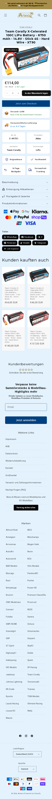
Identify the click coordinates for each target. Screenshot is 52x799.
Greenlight (11, 631)
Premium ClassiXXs (36, 595)
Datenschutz (12, 453)
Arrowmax (11, 544)
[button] (5, 15)
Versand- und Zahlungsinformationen (23, 482)
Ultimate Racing (35, 703)
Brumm (9, 595)
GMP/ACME (11, 624)
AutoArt (10, 551)
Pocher (30, 580)
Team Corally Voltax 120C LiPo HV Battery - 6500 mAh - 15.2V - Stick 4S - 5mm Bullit (38, 335)
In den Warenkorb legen (36, 93)
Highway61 (11, 653)
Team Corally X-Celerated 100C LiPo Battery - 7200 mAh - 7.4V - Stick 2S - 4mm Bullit (13, 293)
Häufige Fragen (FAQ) (16, 490)
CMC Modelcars (13, 602)
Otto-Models (33, 566)
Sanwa (30, 617)
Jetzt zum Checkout (26, 103)
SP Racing (32, 667)
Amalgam (10, 537)
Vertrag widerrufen (26, 507)
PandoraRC (32, 573)
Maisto (9, 718)
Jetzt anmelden (26, 420)
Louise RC (10, 711)
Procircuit (32, 602)
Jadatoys (10, 674)
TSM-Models (33, 696)
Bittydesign (11, 588)
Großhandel (11, 475)
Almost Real (12, 530)
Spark (30, 660)
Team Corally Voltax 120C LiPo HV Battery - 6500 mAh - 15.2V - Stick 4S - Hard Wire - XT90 (13, 336)
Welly (29, 711)
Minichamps (33, 537)
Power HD (32, 588)
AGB (8, 446)
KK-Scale (10, 689)
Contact (9, 609)
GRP (8, 638)
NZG (29, 559)
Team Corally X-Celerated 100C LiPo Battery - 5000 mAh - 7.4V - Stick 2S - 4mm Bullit (38, 293)
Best (8, 580)
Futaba (9, 617)
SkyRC (30, 646)
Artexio (21, 793)
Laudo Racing (12, 703)
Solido (30, 653)
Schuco (31, 624)
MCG (29, 530)
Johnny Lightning (14, 682)
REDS (30, 609)
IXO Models (11, 667)
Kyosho (9, 696)
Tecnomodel (33, 682)
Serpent (31, 638)
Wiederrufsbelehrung (16, 461)
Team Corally (26, 27)
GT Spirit (10, 646)
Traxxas (31, 689)
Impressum (11, 439)
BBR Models (11, 566)
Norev (30, 551)
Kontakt (9, 468)
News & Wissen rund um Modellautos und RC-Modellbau (26, 499)
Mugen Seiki (33, 544)
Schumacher (33, 631)
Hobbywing (11, 660)
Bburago (10, 573)
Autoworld (11, 559)
